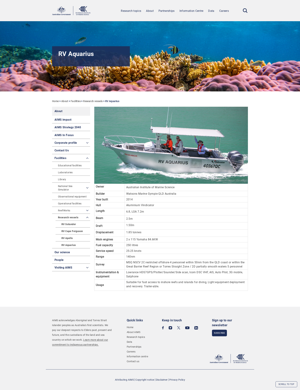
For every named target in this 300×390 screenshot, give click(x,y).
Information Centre (191, 11)
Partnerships (167, 11)
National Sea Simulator (65, 188)
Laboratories (65, 172)
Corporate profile (66, 142)
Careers (224, 11)
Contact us (133, 361)
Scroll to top (286, 384)
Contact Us (62, 150)
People (59, 260)
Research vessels (93, 101)
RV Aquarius (68, 245)
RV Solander (68, 224)
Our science (62, 252)
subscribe (219, 333)
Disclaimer (162, 380)
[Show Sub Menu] (87, 142)
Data (211, 11)
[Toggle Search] (245, 10)
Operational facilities (70, 203)
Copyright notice (144, 380)
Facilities (76, 101)
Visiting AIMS (63, 267)
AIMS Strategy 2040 (68, 127)
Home (55, 101)
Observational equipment (72, 196)
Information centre (137, 356)
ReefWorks (64, 210)
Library (62, 179)
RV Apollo (67, 238)
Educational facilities (70, 165)
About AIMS (133, 332)
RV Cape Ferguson (72, 231)
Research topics (131, 11)
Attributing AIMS (124, 380)
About (150, 11)
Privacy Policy (177, 380)
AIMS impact (63, 119)
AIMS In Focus (64, 135)
